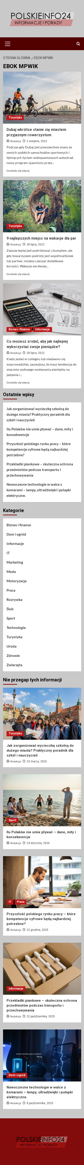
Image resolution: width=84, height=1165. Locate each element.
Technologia (16, 627)
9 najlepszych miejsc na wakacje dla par (41, 238)
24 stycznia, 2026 (38, 843)
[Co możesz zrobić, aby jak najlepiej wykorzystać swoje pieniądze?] (42, 309)
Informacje (42, 329)
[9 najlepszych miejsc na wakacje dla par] (42, 206)
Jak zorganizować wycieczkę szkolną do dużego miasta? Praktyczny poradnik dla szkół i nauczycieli (38, 414)
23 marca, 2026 (37, 761)
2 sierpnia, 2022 (37, 141)
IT (8, 553)
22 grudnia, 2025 (37, 929)
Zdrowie (13, 655)
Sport (11, 618)
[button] (7, 43)
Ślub (10, 609)
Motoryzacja (17, 581)
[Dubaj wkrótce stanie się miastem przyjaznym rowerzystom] (42, 98)
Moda (11, 571)
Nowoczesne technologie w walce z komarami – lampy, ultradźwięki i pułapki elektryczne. (39, 490)
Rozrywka (14, 599)
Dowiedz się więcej (18, 170)
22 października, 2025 (41, 1016)
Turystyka (15, 117)
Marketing (15, 562)
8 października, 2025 (40, 1103)
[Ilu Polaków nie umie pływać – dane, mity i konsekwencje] (42, 800)
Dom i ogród (16, 534)
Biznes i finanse (19, 329)
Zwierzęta (14, 665)
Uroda (12, 646)
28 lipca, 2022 (36, 244)
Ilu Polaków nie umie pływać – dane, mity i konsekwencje (40, 432)
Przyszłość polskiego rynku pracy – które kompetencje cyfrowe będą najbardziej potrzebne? (39, 449)
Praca (11, 590)
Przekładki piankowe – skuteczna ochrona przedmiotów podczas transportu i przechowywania (40, 469)
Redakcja (15, 141)
